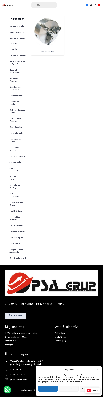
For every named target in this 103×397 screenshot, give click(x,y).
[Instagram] (95, 5)
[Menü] (78, 5)
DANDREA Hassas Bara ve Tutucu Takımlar (17, 41)
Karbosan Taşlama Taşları (17, 111)
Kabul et (48, 388)
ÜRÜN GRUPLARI (44, 304)
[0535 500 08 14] (7, 374)
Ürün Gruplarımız (18, 258)
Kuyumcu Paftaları (17, 156)
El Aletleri (13, 49)
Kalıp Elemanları (16, 95)
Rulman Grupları (16, 237)
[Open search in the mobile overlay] (44, 5)
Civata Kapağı (60, 340)
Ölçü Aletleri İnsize (14, 178)
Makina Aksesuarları (14, 169)
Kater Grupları (15, 127)
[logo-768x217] (7, 5)
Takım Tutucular (16, 243)
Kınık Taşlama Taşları (15, 140)
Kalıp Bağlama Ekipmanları (15, 88)
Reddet (69, 388)
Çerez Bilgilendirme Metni (16, 337)
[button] (98, 369)
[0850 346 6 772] (7, 369)
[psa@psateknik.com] (7, 379)
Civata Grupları (61, 337)
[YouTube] (99, 5)
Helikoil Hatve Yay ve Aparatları (17, 62)
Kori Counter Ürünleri (14, 148)
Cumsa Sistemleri (16, 32)
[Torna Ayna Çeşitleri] (47, 17)
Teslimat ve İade (12, 340)
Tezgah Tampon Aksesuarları (16, 250)
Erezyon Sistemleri (17, 55)
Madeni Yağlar (15, 162)
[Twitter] (91, 5)
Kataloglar (9, 344)
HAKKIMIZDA (26, 304)
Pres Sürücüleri (16, 225)
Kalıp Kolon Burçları (14, 102)
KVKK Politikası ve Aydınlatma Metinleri (21, 333)
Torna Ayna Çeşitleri (47, 51)
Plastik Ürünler (15, 211)
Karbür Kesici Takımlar (15, 119)
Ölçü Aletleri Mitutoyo (14, 186)
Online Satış (60, 333)
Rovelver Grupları (17, 231)
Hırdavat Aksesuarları (14, 71)
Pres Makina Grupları (14, 218)
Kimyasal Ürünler (16, 133)
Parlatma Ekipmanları (14, 195)
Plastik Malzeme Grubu (16, 203)
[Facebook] (87, 5)
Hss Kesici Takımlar (13, 79)
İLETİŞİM (60, 304)
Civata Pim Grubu (16, 26)
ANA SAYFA (11, 304)
